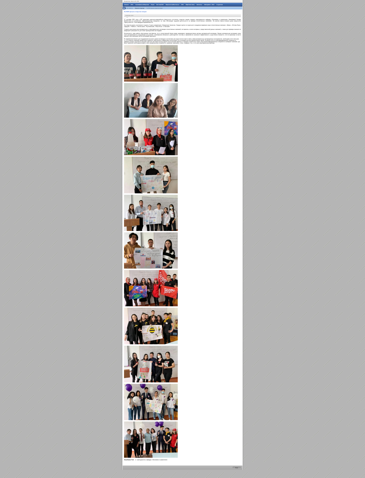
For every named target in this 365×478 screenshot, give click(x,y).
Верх (236, 467)
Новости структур (139, 8)
